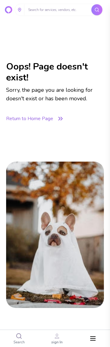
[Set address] (19, 10)
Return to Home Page (29, 118)
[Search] (96, 9)
